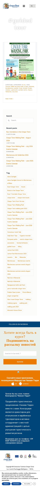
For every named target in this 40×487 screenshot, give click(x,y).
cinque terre (11, 198)
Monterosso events (24, 261)
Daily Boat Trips (12, 236)
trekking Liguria (12, 303)
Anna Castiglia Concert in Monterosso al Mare (19, 181)
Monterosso (11, 261)
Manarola (23, 257)
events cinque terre (26, 239)
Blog (23, 84)
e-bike (26, 86)
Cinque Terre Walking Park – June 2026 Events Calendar (19, 213)
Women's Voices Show (14, 310)
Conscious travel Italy (14, 232)
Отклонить (16, 483)
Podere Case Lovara (13, 292)
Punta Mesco (27, 292)
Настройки (27, 483)
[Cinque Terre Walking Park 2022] (20, 61)
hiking (7, 90)
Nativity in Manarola (13, 278)
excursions (9, 88)
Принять (6, 483)
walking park (23, 303)
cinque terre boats (23, 198)
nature (20, 90)
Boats (23, 187)
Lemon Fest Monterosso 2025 (17, 254)
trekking (8, 91)
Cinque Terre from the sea (15, 201)
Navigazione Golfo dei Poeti (16, 285)
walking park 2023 (13, 307)
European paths (12, 239)
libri (16, 257)
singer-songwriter (12, 296)
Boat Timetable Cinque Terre (16, 194)
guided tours (27, 88)
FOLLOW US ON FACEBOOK (18, 324)
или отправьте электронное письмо (17, 442)
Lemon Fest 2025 (12, 250)
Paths (25, 90)
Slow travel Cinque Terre (15, 299)
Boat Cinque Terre (13, 187)
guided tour (18, 88)
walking (15, 91)
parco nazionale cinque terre (16, 289)
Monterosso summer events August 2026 (18, 266)
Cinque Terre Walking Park (14, 86)
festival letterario (22, 243)
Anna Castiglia (11, 177)
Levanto (10, 257)
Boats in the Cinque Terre (15, 190)
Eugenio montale (25, 236)
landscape (14, 90)
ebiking (31, 86)
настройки (5, 480)
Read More (8, 98)
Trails (30, 90)
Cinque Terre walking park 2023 (17, 208)
